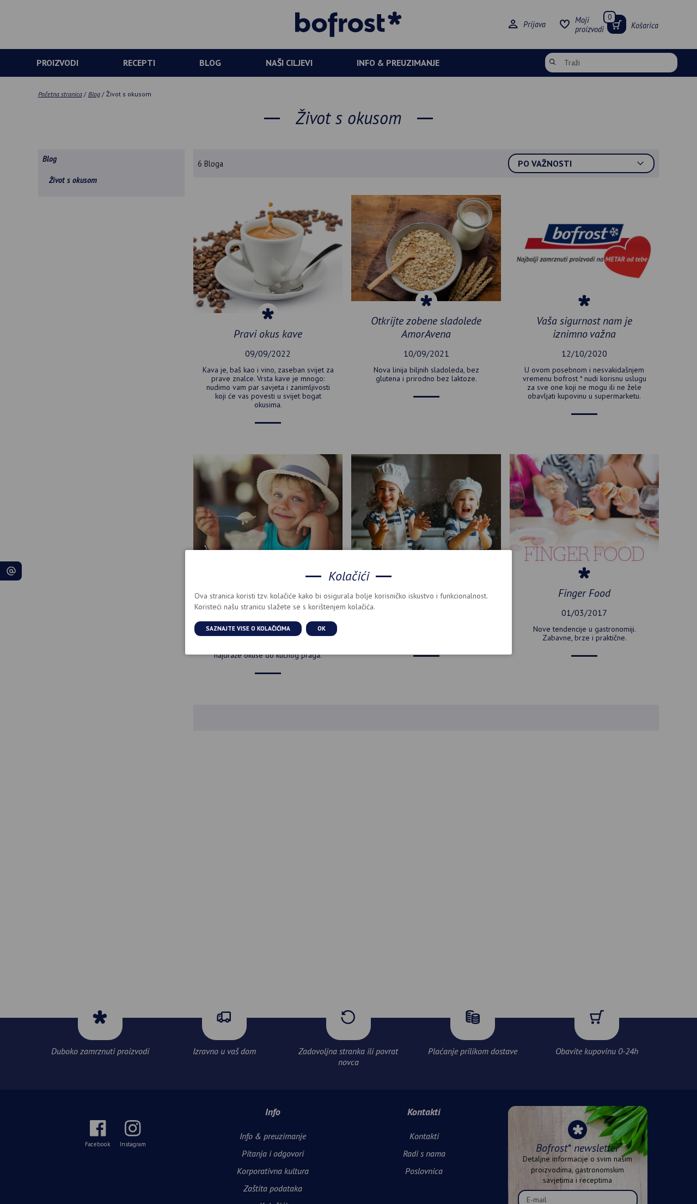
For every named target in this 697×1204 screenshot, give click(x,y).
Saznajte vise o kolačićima (248, 628)
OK (321, 628)
